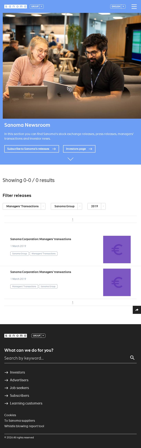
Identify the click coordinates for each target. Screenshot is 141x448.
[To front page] (15, 6)
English (116, 6)
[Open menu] (133, 6)
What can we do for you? (28, 350)
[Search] (132, 357)
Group (35, 6)
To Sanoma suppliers (19, 421)
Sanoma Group (65, 206)
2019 (95, 206)
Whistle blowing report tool (24, 426)
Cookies (10, 415)
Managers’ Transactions (22, 206)
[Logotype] (15, 336)
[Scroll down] (70, 159)
